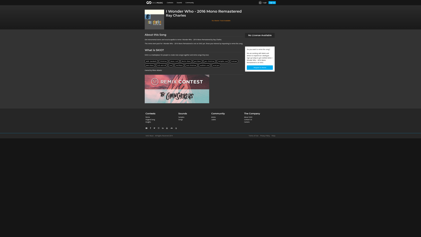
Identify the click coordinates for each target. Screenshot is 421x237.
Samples (181, 117)
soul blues (179, 65)
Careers (247, 122)
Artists (213, 117)
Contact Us (248, 119)
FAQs (273, 135)
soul (170, 65)
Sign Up (272, 3)
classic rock (174, 61)
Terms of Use (253, 135)
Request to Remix (260, 67)
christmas (163, 61)
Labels (213, 119)
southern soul (204, 65)
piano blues (150, 65)
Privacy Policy (265, 135)
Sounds (179, 3)
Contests (170, 3)
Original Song (150, 119)
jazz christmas (209, 61)
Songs (180, 119)
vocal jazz (216, 65)
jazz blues (197, 61)
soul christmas (191, 65)
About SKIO (248, 117)
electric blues (186, 61)
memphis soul (223, 61)
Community (190, 3)
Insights (148, 122)
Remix (147, 117)
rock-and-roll (161, 65)
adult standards (151, 61)
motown (234, 61)
